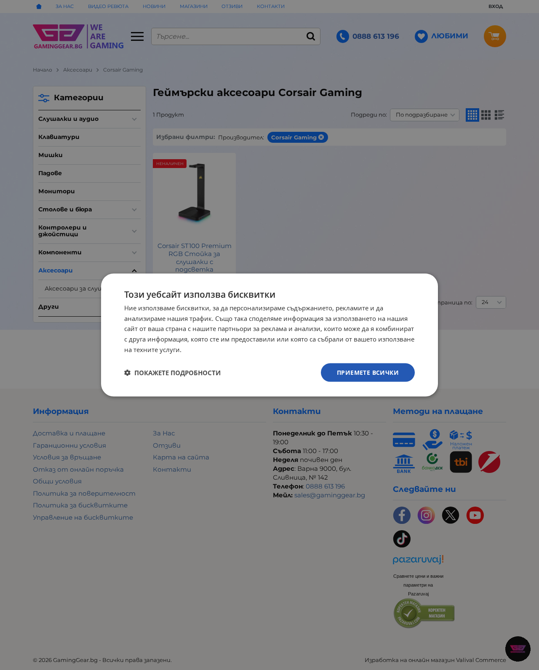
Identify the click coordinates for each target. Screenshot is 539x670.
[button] (172, 372)
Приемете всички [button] (368, 372)
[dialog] (269, 335)
